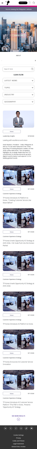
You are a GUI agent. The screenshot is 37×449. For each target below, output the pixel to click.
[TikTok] (26, 429)
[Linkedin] (5, 429)
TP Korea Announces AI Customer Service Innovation (18, 363)
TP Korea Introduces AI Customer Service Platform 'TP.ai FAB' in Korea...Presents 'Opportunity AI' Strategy (18, 404)
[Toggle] (2, 3)
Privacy (18, 438)
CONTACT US (23, 2)
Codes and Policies (18, 441)
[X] (10, 429)
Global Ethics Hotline (18, 446)
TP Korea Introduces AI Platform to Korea (18, 324)
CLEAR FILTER (19, 75)
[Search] (34, 3)
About (18, 55)
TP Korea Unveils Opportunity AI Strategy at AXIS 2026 (18, 284)
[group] (18, 59)
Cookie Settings (18, 435)
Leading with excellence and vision (15, 140)
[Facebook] (15, 429)
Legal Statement (18, 444)
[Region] (30, 2)
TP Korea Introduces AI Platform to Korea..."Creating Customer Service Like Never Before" (17, 200)
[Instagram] (21, 429)
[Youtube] (31, 429)
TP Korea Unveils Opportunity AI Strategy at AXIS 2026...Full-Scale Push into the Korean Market (18, 243)
